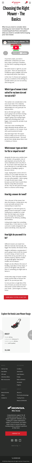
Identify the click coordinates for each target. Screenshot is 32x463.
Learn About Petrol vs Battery (16, 297)
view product (16, 344)
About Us (19, 392)
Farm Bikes (4, 371)
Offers (3, 395)
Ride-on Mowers (21, 379)
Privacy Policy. (26, 461)
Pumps (18, 377)
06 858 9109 (16, 458)
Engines (19, 385)
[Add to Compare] (25, 349)
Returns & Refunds (22, 400)
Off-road (3, 374)
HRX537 (7, 334)
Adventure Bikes (5, 377)
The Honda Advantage (23, 395)
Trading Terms (20, 398)
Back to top (15, 445)
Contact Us (16, 433)
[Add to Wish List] (21, 349)
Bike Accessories (5, 379)
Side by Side (4, 369)
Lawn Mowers (20, 374)
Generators (20, 371)
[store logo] (16, 2)
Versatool (19, 382)
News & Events (5, 392)
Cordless (19, 369)
